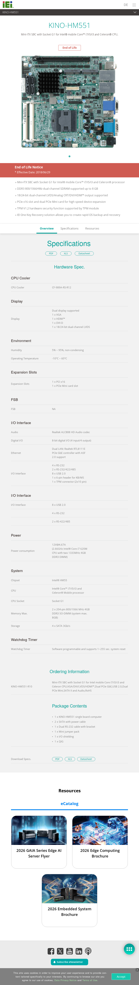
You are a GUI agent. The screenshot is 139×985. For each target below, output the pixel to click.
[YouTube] (69, 951)
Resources (92, 228)
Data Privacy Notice (65, 980)
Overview (47, 228)
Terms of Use (89, 980)
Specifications (69, 228)
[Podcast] (88, 951)
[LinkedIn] (78, 951)
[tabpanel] (69, 102)
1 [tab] (69, 156)
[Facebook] (50, 951)
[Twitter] (60, 950)
